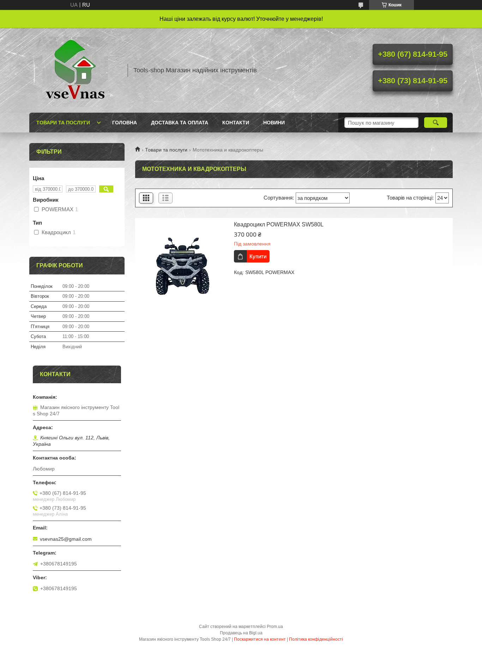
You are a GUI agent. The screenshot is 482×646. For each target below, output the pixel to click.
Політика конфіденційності (316, 639)
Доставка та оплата (179, 122)
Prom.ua (275, 626)
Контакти (235, 122)
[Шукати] (435, 122)
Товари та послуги (63, 122)
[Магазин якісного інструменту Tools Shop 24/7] (75, 70)
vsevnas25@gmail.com (66, 539)
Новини (274, 122)
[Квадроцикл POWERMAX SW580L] (183, 265)
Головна (124, 122)
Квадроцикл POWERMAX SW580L (279, 224)
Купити (257, 256)
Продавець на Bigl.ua (241, 632)
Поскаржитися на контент (260, 639)
